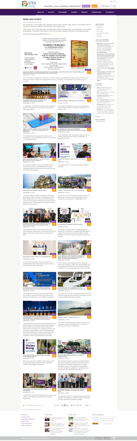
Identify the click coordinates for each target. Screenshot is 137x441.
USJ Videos (99, 34)
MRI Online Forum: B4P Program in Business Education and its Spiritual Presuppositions (37, 288)
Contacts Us (24, 415)
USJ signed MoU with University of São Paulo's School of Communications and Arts (72, 288)
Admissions (86, 6)
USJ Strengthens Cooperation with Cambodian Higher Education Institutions (57, 419)
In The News (100, 31)
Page (77, 405)
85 (64, 405)
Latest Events (100, 29)
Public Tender (25, 421)
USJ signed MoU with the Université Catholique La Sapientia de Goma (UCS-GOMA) (72, 129)
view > (106, 90)
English (111, 1)
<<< (55, 405)
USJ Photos (99, 36)
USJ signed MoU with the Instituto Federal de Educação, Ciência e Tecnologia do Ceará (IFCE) (72, 390)
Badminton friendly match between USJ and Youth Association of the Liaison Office (37, 224)
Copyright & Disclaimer (28, 419)
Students (74, 12)
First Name (95, 419)
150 (71, 405)
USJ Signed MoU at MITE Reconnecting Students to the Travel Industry (34, 100)
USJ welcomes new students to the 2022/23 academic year (71, 355)
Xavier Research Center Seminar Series (35, 190)
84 (62, 405)
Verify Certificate (26, 425)
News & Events (48, 6)
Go (87, 405)
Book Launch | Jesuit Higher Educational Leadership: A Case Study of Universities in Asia (81, 419)
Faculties (51, 12)
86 (67, 405)
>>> (74, 405)
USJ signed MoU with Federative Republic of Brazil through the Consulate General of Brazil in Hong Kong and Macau (71, 257)
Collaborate (110, 12)
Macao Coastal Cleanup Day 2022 (68, 317)
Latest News (100, 27)
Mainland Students (75, 6)
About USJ (40, 12)
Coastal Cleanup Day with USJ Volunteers (71, 190)
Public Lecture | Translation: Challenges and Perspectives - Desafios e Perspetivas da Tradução (37, 130)
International (96, 12)
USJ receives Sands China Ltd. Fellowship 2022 (37, 256)
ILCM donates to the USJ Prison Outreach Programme (36, 389)
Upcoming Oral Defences (103, 33)
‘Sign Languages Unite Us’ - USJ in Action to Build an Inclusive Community (36, 159)
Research (84, 12)
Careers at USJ (25, 417)
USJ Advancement (26, 423)
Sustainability (64, 6)
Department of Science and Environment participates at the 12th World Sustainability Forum (57, 424)
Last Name (95, 421)
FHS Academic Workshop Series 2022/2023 (70, 224)
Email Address (96, 417)
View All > (98, 116)
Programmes (62, 12)
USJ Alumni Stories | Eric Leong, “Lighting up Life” (72, 159)
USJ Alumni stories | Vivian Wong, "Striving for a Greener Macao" (36, 355)
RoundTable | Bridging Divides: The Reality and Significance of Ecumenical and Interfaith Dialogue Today (82, 425)
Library (56, 6)
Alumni (94, 6)
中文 (115, 1)
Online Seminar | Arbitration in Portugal (71, 100)
